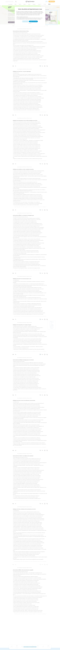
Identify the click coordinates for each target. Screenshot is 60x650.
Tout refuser (30, 23)
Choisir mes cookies (25, 21)
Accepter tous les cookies (33, 21)
